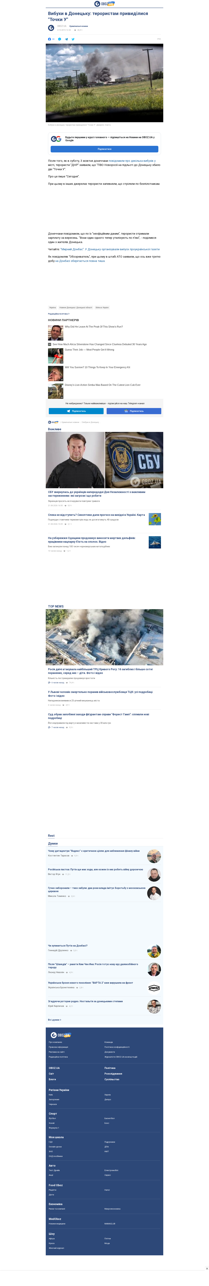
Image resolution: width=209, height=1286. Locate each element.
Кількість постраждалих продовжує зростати (71, 678)
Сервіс (107, 1175)
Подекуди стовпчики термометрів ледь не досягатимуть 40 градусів (83, 519)
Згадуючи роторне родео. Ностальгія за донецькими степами (85, 1001)
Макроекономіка (112, 1209)
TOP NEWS (56, 606)
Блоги (52, 1079)
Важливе (54, 429)
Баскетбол (109, 1118)
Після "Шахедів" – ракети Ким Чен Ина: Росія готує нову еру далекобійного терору (93, 966)
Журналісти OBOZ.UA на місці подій (120, 1057)
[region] (104, 208)
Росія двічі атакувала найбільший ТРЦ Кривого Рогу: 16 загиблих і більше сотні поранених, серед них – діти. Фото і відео (100, 671)
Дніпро (107, 1099)
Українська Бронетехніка (61, 987)
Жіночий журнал (56, 1248)
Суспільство (111, 1079)
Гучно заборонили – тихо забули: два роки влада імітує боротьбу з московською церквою (97, 890)
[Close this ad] (207, 1268)
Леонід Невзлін (56, 972)
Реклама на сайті (57, 1052)
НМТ (106, 1151)
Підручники (109, 1142)
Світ (51, 1073)
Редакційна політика (58, 314)
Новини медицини (57, 1224)
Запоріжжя (54, 1099)
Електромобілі (111, 1170)
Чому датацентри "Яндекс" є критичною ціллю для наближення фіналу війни (94, 850)
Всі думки (53, 1019)
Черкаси (53, 1104)
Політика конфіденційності (117, 1047)
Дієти (51, 1195)
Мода (107, 1243)
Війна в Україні (102, 308)
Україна (52, 308)
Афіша (52, 1238)
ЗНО (51, 1151)
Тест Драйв (54, 1170)
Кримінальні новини (78, 26)
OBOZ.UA (61, 26)
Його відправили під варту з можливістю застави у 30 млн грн (79, 723)
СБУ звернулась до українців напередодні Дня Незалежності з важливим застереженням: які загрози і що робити (96, 493)
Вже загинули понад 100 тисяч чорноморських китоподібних (79, 546)
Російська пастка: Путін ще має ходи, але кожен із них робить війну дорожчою (95, 869)
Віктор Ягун (54, 874)
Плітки (107, 1238)
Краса (51, 1243)
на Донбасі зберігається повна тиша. (80, 261)
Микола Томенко (57, 896)
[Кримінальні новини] (53, 423)
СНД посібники (56, 1156)
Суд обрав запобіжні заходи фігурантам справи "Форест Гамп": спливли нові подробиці (98, 716)
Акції (51, 1175)
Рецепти (52, 1190)
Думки (53, 843)
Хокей (51, 1123)
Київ (51, 1095)
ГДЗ (50, 1142)
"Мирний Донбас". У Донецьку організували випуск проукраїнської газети (110, 249)
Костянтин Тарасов (58, 855)
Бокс (106, 1123)
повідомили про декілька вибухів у (132, 161)
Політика (109, 1068)
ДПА (106, 1147)
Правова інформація (58, 1047)
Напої (107, 1190)
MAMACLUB (109, 1224)
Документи (109, 1052)
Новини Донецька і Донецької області (76, 308)
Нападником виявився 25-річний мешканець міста (74, 700)
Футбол (52, 1118)
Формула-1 (54, 1128)
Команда (108, 1042)
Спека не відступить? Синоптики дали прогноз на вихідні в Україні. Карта (96, 514)
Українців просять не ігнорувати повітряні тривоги (74, 501)
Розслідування (113, 1073)
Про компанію (55, 1042)
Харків (107, 1095)
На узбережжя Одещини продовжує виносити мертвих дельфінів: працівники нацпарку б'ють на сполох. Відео (92, 539)
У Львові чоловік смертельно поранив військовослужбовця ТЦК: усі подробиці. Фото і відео (100, 693)
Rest (51, 836)
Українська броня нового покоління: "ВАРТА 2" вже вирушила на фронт (90, 982)
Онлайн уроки (55, 1147)
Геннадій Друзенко (58, 950)
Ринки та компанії (57, 1209)
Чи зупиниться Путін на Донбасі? (68, 945)
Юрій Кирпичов (56, 1006)
